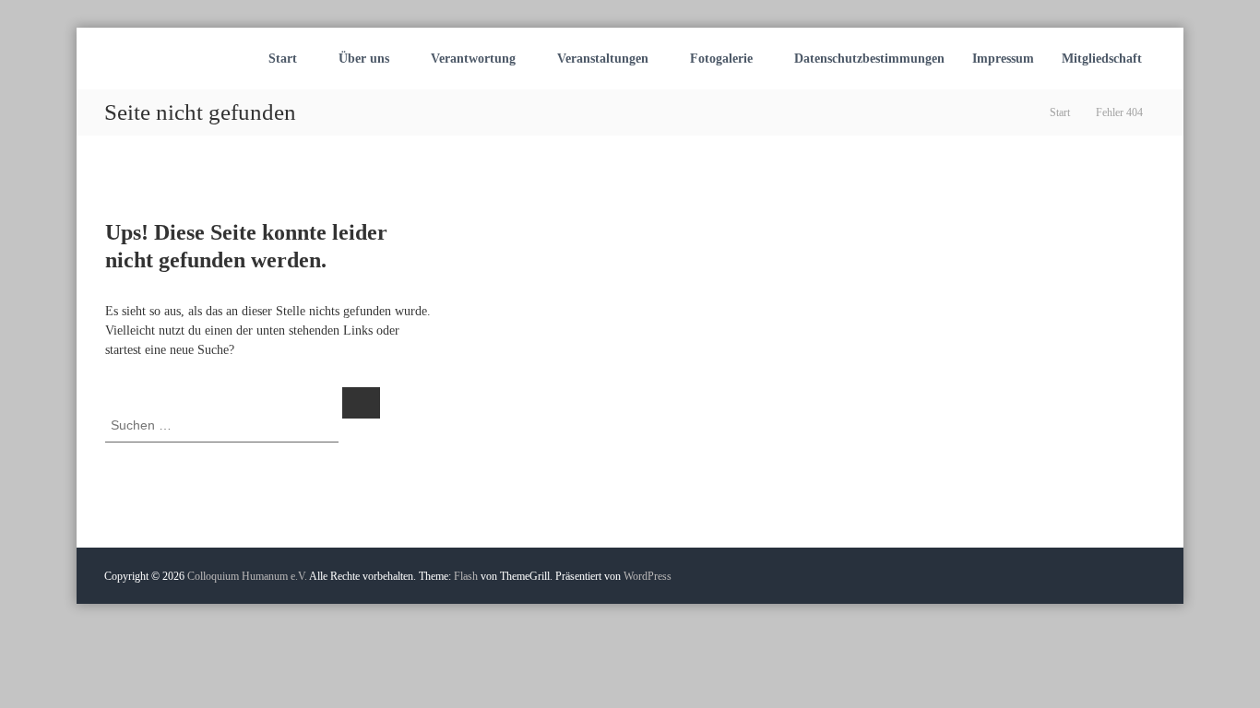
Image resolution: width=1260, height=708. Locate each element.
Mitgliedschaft (1102, 58)
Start (282, 58)
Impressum (1003, 58)
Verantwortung (473, 58)
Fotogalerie (721, 58)
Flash (466, 576)
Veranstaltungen (602, 58)
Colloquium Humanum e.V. (247, 576)
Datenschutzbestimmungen (869, 58)
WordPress (648, 576)
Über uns (364, 58)
